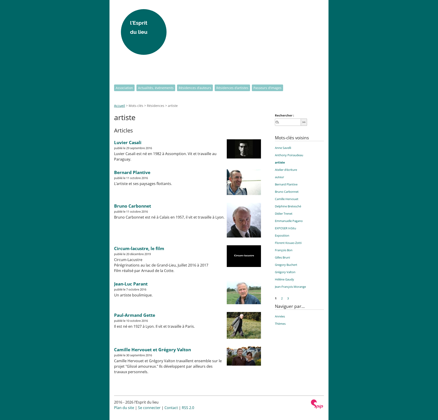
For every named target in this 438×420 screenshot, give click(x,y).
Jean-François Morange (290, 287)
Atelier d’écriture (286, 170)
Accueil (119, 105)
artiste (280, 162)
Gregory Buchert (286, 265)
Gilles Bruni (282, 257)
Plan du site (124, 407)
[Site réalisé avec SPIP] (317, 404)
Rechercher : (284, 115)
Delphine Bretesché (288, 206)
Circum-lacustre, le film (139, 248)
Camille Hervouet (286, 199)
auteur (279, 177)
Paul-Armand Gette (134, 315)
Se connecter (149, 407)
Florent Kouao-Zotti (288, 243)
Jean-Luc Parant (131, 284)
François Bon (283, 250)
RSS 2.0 (188, 407)
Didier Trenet (283, 213)
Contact (171, 407)
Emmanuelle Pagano (289, 221)
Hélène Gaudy (284, 279)
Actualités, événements (156, 88)
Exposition (282, 235)
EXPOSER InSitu (285, 228)
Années (280, 316)
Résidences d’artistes (232, 88)
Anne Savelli (283, 148)
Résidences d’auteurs (195, 88)
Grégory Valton (285, 272)
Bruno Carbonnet (132, 206)
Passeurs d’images (267, 88)
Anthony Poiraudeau (289, 155)
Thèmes (280, 324)
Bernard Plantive (132, 172)
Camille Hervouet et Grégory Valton (152, 349)
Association (124, 88)
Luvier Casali (127, 142)
